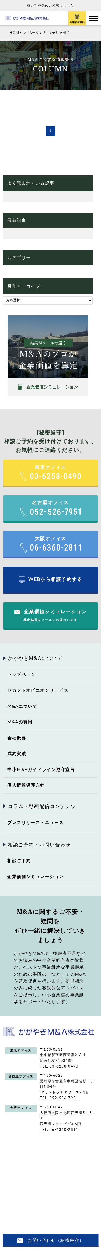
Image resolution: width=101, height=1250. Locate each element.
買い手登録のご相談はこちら (50, 5)
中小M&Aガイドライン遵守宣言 (41, 769)
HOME (15, 33)
